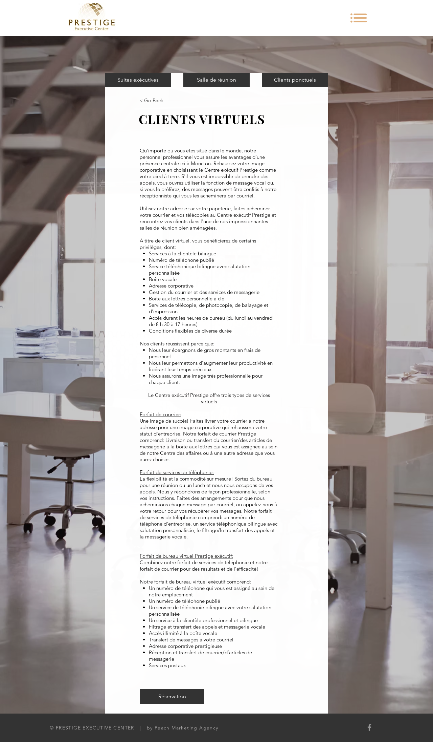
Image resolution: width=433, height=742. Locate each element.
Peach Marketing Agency (187, 728)
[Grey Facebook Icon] (369, 727)
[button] (358, 18)
